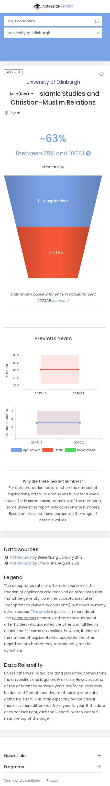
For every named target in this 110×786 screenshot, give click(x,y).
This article (40, 611)
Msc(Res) (20, 94)
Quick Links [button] (15, 756)
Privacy (53, 780)
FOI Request (20, 557)
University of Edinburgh (53, 82)
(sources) (60, 300)
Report (14, 72)
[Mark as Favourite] (102, 74)
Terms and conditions (22, 780)
